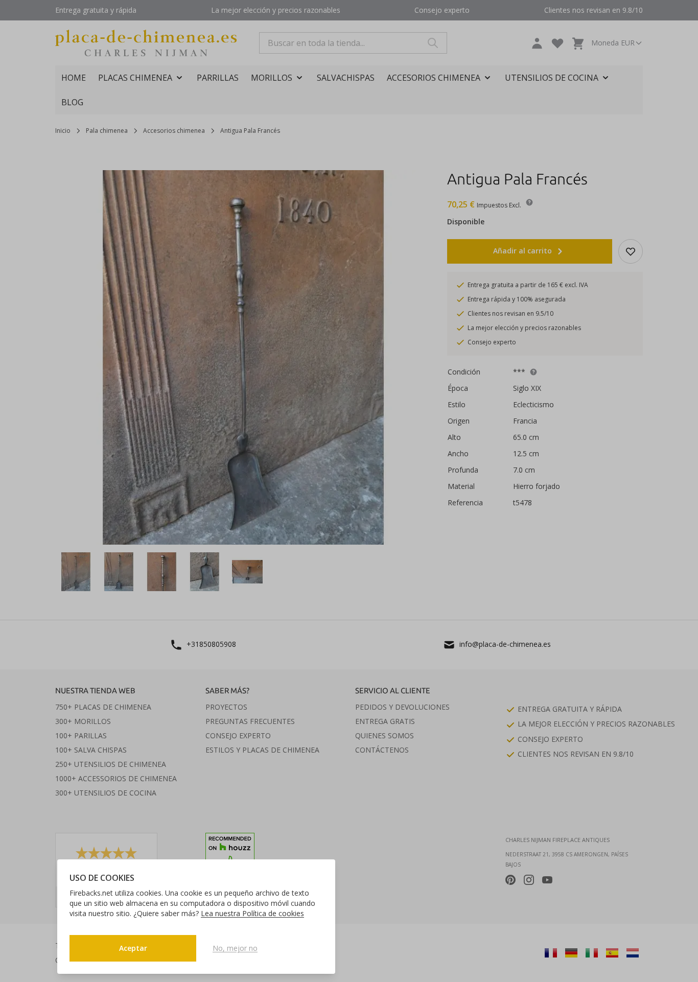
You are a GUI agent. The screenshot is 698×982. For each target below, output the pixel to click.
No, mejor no (235, 948)
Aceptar (133, 948)
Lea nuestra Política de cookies (252, 913)
